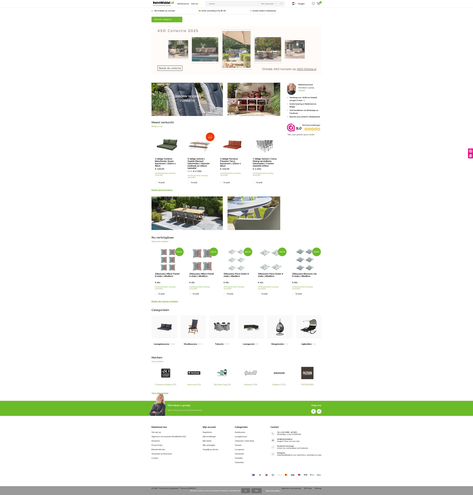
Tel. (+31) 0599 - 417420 (287, 432)
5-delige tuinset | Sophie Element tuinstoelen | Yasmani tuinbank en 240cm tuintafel (198, 163)
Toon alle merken (160, 393)
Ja (245, 491)
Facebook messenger (285, 446)
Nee (256, 491)
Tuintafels (239, 458)
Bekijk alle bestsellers (162, 190)
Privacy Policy (157, 445)
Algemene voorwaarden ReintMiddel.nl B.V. (169, 436)
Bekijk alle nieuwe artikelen (165, 301)
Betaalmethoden (158, 449)
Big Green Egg (222, 384)
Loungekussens (164, 344)
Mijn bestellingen (209, 436)
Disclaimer (156, 441)
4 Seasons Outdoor (165, 384)
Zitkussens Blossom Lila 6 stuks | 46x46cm (304, 274)
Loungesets (251, 344)
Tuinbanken (239, 462)
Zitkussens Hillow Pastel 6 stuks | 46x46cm (167, 274)
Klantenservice (183, 4)
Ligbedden (308, 344)
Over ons (194, 4)
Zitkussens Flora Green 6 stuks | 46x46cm (236, 274)
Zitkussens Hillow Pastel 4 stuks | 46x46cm (201, 274)
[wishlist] (313, 3)
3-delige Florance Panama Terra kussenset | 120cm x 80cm (230, 162)
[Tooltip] (304, 100)
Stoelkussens (193, 344)
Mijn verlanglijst (209, 445)
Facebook (313, 411)
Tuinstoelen (239, 454)
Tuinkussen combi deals (244, 441)
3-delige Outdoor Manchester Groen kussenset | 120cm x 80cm (165, 162)
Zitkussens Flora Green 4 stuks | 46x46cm (270, 274)
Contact (301, 90)
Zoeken (282, 3)
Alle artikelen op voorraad (164, 11)
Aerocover (194, 384)
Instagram (319, 411)
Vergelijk (161, 182)
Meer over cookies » (273, 491)
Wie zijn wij (156, 432)
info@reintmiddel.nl (284, 439)
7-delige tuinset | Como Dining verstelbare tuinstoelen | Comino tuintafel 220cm (265, 162)
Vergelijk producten (210, 449)
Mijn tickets (207, 441)
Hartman (250, 384)
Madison (279, 384)
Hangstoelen (279, 344)
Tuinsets (222, 344)
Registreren (207, 432)
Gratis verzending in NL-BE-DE (214, 11)
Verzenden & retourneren (162, 454)
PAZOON (307, 384)
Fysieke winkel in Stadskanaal (264, 11)
